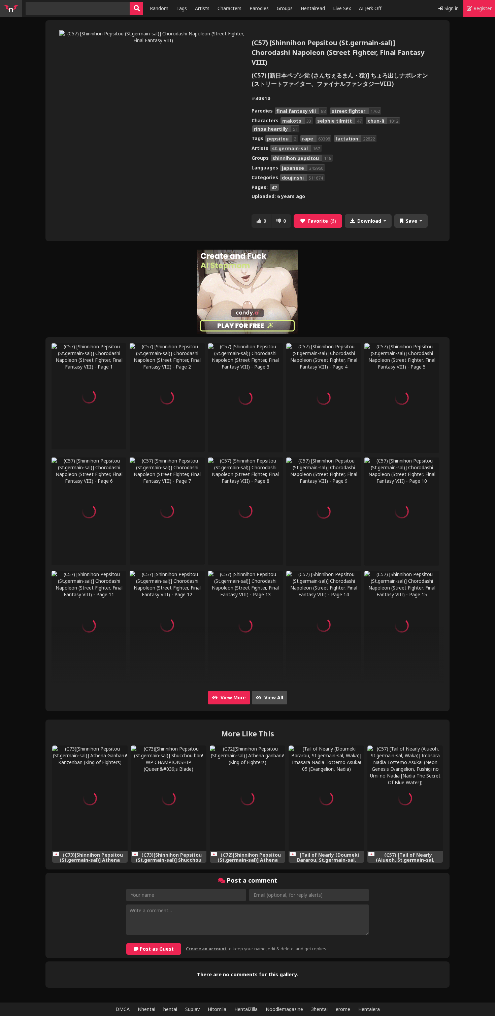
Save (411, 221)
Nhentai (146, 1009)
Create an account (206, 949)
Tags (181, 8)
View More (232, 697)
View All (273, 697)
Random (159, 8)
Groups (285, 8)
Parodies (259, 8)
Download (369, 221)
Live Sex (342, 8)
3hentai (319, 1009)
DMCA (123, 1009)
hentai (170, 1009)
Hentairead (313, 8)
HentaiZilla (246, 1009)
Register (482, 8)
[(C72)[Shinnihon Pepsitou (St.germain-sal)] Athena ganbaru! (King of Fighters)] (247, 798)
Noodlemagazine (284, 1009)
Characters (229, 8)
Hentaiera (369, 1009)
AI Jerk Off (370, 8)
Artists (202, 8)
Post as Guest (156, 949)
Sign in (451, 8)
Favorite (322, 221)
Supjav (192, 1009)
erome (343, 1009)
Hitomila (217, 1009)
